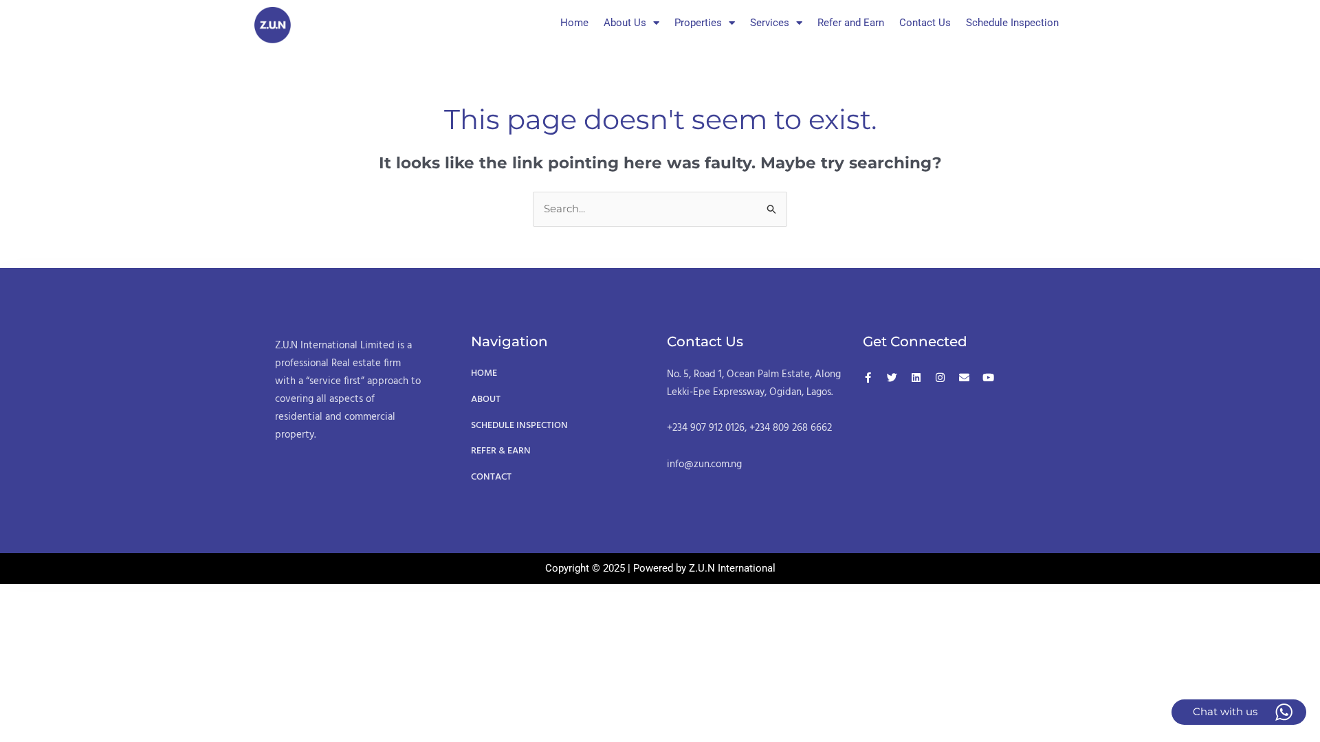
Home (574, 22)
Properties (698, 22)
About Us (625, 22)
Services (769, 22)
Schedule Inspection (1012, 22)
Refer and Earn (850, 22)
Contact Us (925, 22)
